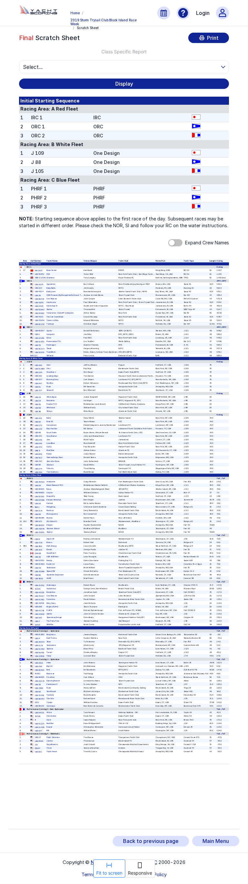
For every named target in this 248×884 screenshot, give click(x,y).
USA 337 (38, 390)
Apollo (49, 330)
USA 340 (38, 667)
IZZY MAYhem (52, 557)
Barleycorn (51, 291)
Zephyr (49, 532)
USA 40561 (40, 603)
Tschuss (50, 324)
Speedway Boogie (54, 617)
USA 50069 (39, 313)
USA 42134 (40, 681)
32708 (37, 716)
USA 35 (38, 404)
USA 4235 (39, 284)
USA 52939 (39, 352)
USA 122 (38, 521)
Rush (48, 387)
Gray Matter (51, 436)
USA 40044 (40, 528)
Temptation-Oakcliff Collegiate (60, 313)
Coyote (49, 492)
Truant (49, 652)
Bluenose (50, 673)
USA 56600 (39, 493)
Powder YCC (51, 404)
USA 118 (38, 511)
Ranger (49, 525)
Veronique (50, 706)
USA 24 (38, 400)
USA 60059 (39, 525)
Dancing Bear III (53, 680)
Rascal (49, 727)
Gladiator (50, 277)
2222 (37, 702)
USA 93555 (39, 560)
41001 (37, 674)
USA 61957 (39, 331)
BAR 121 (33, 355)
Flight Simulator (53, 737)
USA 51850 (39, 635)
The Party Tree (52, 621)
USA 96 (38, 432)
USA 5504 (39, 741)
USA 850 (38, 546)
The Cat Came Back (54, 316)
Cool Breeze (51, 299)
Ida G (48, 720)
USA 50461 (40, 653)
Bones (49, 542)
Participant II (51, 684)
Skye (48, 642)
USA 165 (38, 617)
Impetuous (51, 302)
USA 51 (38, 387)
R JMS (49, 610)
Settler (49, 309)
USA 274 (38, 468)
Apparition (51, 284)
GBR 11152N (40, 278)
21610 (37, 625)
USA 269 (38, 607)
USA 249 (38, 443)
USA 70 (38, 345)
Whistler (50, 355)
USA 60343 (40, 699)
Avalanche (51, 482)
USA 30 (38, 557)
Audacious (51, 589)
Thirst (49, 748)
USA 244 (38, 372)
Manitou (50, 510)
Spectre (49, 649)
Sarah (48, 348)
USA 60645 (40, 677)
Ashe (48, 663)
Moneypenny (52, 514)
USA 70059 (39, 532)
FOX (48, 274)
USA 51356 (39, 649)
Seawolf (50, 390)
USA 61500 (39, 670)
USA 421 (38, 418)
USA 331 (38, 436)
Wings (49, 411)
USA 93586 (39, 500)
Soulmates (51, 645)
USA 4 (37, 638)
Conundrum (51, 425)
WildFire (49, 624)
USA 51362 (39, 600)
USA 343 (38, 461)
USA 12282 (39, 338)
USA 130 (38, 429)
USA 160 (38, 365)
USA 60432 (40, 299)
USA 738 (38, 542)
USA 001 (38, 752)
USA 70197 (39, 596)
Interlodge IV (51, 306)
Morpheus (50, 634)
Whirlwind (50, 408)
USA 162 (38, 376)
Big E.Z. (49, 666)
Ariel (48, 365)
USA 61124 (40, 349)
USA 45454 (40, 320)
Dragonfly (50, 496)
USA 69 (38, 575)
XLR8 (48, 578)
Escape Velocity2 (53, 500)
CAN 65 (38, 553)
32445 (38, 589)
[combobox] (121, 67)
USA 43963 (40, 614)
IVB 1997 (39, 271)
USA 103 (38, 288)
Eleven (49, 550)
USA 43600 (40, 656)
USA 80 (38, 411)
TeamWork (50, 352)
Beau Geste (51, 270)
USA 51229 (39, 723)
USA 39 (38, 295)
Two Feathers (52, 472)
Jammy (49, 741)
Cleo (48, 368)
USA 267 (38, 383)
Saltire (49, 614)
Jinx (48, 439)
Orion (48, 337)
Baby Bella (51, 288)
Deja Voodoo (51, 429)
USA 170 (38, 425)
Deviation (50, 400)
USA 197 (38, 379)
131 (36, 744)
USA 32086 (39, 571)
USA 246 (38, 440)
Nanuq (49, 560)
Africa (49, 712)
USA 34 (38, 397)
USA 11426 (40, 727)
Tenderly (50, 695)
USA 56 (38, 408)
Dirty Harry (51, 603)
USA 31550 (39, 585)
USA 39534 (40, 642)
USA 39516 (39, 482)
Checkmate (51, 716)
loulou (49, 447)
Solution (50, 464)
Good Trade (51, 432)
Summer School (52, 528)
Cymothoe (50, 599)
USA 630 (38, 454)
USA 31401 (40, 695)
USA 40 (38, 568)
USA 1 (37, 334)
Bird (48, 670)
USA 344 (38, 472)
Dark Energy (51, 546)
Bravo (48, 489)
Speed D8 (50, 571)
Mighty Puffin (52, 606)
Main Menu (215, 841)
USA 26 (38, 486)
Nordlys (49, 383)
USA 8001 (39, 579)
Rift (47, 731)
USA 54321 (40, 713)
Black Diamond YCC (54, 485)
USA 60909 (39, 489)
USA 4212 (39, 317)
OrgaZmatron (52, 744)
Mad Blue (50, 450)
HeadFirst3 (51, 553)
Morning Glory (52, 379)
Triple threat (51, 752)
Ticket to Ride (52, 320)
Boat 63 (49, 422)
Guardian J (51, 372)
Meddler (50, 723)
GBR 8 (37, 451)
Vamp (48, 656)
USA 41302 (40, 592)
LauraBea (50, 443)
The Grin (50, 699)
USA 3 (37, 621)
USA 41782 (40, 610)
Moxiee (49, 518)
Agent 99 (50, 539)
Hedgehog (50, 507)
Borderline (50, 592)
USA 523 (38, 458)
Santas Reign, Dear (54, 457)
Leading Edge (52, 376)
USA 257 (38, 731)
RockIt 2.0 (50, 564)
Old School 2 (51, 521)
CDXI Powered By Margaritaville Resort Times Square (68, 295)
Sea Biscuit (51, 691)
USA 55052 (39, 274)
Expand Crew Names (207, 242)
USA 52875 (39, 341)
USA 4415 (39, 306)
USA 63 (38, 422)
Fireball (49, 503)
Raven (49, 454)
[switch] (175, 242)
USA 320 (38, 550)
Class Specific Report (124, 51)
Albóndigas (51, 397)
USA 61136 (39, 324)
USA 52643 (40, 310)
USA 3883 (39, 688)
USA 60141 (40, 706)
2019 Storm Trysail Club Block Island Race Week (103, 21)
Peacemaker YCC (53, 341)
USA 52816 (39, 564)
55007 (37, 748)
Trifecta (49, 468)
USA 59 (38, 514)
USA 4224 (39, 292)
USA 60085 (39, 518)
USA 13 (38, 737)
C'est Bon (50, 677)
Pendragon (51, 345)
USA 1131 (39, 645)
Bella (48, 418)
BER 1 (37, 507)
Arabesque (51, 585)
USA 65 (38, 465)
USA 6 (37, 539)
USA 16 (38, 503)
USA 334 (38, 447)
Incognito (50, 334)
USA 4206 (39, 302)
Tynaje (49, 702)
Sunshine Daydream (55, 575)
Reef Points (51, 638)
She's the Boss (52, 461)
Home (74, 13)
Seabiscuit (51, 567)
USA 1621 (39, 663)
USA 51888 (39, 369)
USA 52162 (39, 496)
